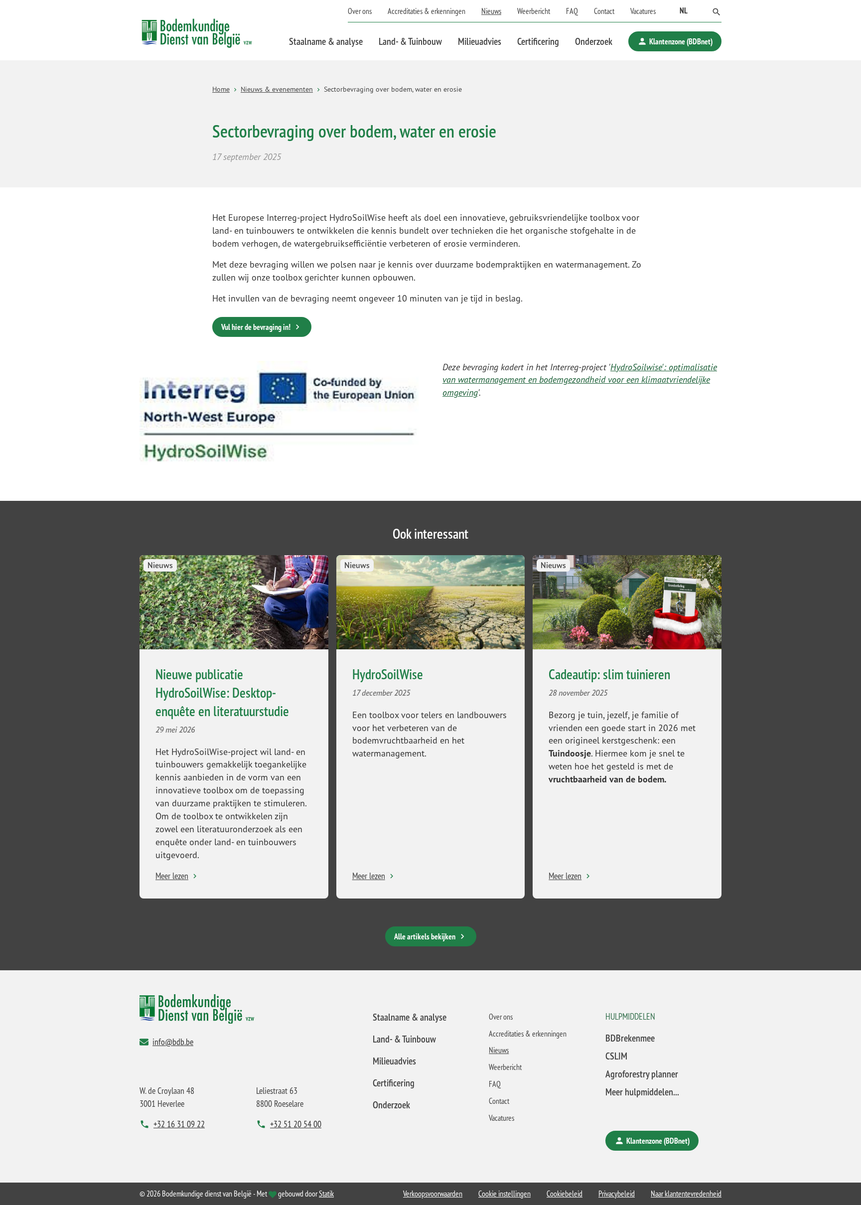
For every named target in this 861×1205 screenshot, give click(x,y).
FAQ (572, 11)
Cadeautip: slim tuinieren (609, 674)
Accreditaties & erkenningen (426, 11)
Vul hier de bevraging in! (255, 327)
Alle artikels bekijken (424, 936)
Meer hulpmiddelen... (642, 1091)
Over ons (360, 11)
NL (684, 10)
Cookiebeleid (564, 1194)
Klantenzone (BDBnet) (681, 41)
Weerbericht (533, 11)
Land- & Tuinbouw (410, 41)
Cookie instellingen (504, 1194)
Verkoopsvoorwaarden (432, 1194)
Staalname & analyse (326, 41)
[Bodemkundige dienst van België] (197, 30)
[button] (716, 11)
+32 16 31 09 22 (179, 1123)
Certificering (538, 41)
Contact (604, 11)
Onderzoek (593, 41)
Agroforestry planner (641, 1073)
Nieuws (491, 11)
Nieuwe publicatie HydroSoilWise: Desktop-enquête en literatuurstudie (222, 692)
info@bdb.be (172, 1041)
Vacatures (643, 11)
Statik (326, 1194)
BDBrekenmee (630, 1038)
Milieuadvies (479, 41)
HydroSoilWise (387, 674)
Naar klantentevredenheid (686, 1194)
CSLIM (616, 1056)
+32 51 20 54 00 (295, 1123)
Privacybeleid (616, 1194)
